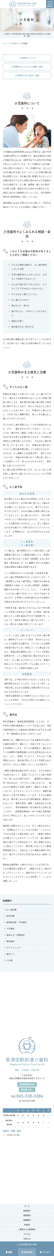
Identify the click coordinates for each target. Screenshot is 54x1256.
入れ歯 (9, 960)
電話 (10, 1252)
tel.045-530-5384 (27, 1096)
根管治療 (10, 916)
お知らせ (27, 1239)
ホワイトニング (13, 947)
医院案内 (27, 1215)
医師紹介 (27, 1211)
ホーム (27, 1206)
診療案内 (27, 1220)
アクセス (46, 1252)
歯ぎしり (10, 954)
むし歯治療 (11, 909)
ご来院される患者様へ (27, 1229)
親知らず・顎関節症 (15, 935)
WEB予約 (28, 1252)
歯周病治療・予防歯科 (16, 922)
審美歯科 (10, 941)
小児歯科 (10, 928)
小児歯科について (27, 58)
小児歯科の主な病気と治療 (27, 75)
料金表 (27, 1225)
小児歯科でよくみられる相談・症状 (27, 67)
